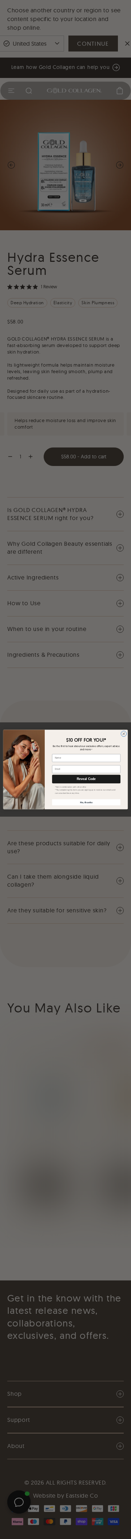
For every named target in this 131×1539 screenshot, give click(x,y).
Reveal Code (86, 779)
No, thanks (86, 802)
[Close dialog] (123, 734)
